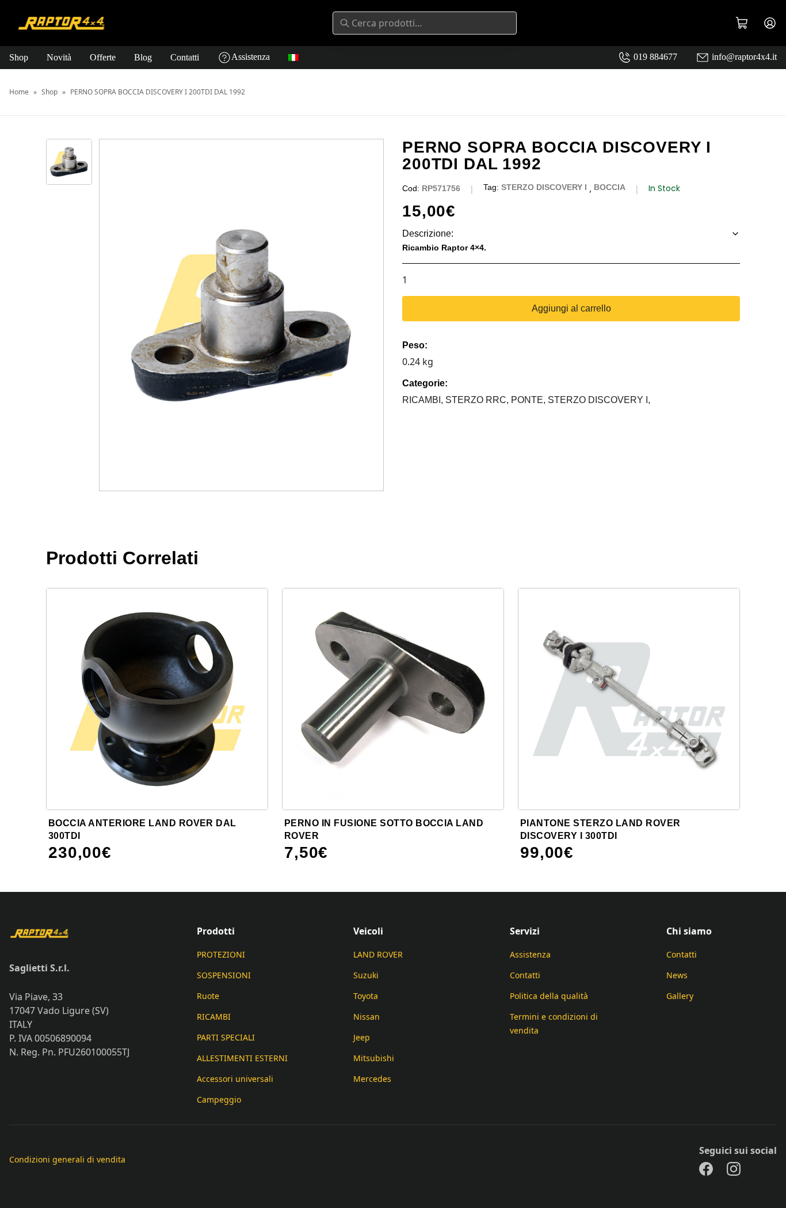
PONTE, (529, 400)
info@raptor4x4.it (743, 57)
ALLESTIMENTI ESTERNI (242, 1058)
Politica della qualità (549, 995)
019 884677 (654, 57)
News (677, 975)
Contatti (184, 57)
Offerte (103, 57)
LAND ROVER (378, 954)
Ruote (208, 995)
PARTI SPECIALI (226, 1037)
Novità (59, 57)
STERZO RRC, (478, 400)
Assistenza (250, 57)
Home (19, 92)
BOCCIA (609, 187)
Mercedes (372, 1078)
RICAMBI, (423, 400)
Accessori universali (235, 1078)
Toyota (365, 995)
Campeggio (219, 1099)
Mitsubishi (373, 1058)
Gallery (679, 995)
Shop (18, 57)
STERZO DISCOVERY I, (599, 400)
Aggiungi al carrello (571, 308)
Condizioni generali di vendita (67, 1159)
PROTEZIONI (221, 954)
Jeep (361, 1037)
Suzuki (366, 975)
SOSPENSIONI (224, 975)
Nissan (366, 1016)
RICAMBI (214, 1016)
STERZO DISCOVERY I (544, 187)
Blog (143, 57)
